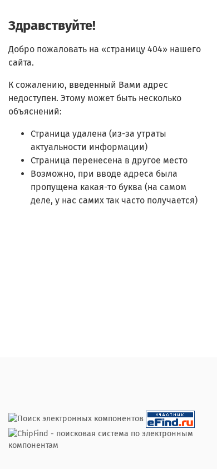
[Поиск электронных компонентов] (170, 418)
